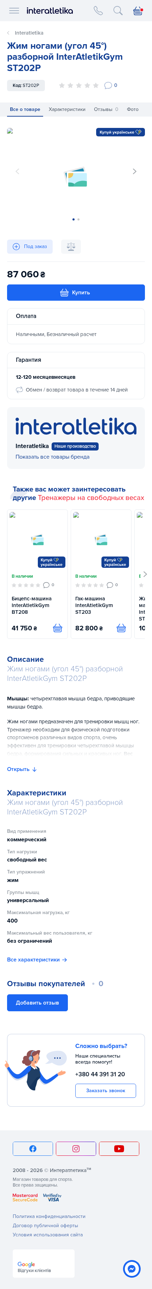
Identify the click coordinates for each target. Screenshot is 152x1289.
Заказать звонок (105, 1091)
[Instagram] (76, 1149)
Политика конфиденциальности (49, 1216)
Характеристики (67, 109)
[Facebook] (33, 1149)
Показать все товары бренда (52, 456)
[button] (134, 171)
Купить (81, 292)
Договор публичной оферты (45, 1226)
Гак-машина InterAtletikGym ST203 (94, 605)
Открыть (18, 769)
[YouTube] (119, 1149)
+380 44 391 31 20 (100, 1074)
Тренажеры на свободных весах (91, 498)
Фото (133, 109)
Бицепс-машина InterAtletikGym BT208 (32, 605)
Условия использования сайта (48, 1235)
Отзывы (106, 109)
